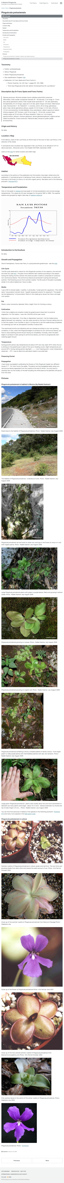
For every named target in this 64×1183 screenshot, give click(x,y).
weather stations (36, 195)
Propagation (6, 51)
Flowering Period (7, 49)
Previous (17, 1160)
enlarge (18, 191)
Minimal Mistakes (25, 1179)
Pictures (5, 54)
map (11, 152)
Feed (9, 1177)
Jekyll (19, 1179)
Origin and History (7, 23)
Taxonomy (5, 18)
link (24, 77)
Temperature (6, 47)
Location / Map (6, 25)
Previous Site (15, 1171)
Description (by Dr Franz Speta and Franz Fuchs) (15, 21)
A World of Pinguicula (11, 3)
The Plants (33, 3)
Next (47, 1160)
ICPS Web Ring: (5, 1171)
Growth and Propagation (9, 35)
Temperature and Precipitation (10, 30)
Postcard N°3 (13, 181)
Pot (4, 42)
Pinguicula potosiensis (13, 12)
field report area (30, 814)
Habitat (4, 28)
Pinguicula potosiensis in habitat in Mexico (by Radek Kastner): (19, 56)
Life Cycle (5, 37)
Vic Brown (25, 1146)
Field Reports (43, 3)
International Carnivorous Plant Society (14, 1174)
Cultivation (54, 3)
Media (4, 39)
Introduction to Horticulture (10, 32)
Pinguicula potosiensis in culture (11, 58)
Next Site (23, 1171)
